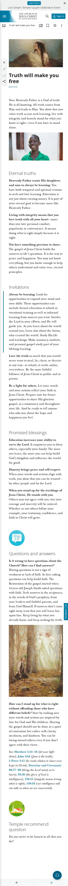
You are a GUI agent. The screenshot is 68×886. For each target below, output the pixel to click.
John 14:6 (24, 756)
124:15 (29, 779)
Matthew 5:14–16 (25, 752)
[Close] (4, 62)
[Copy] (4, 76)
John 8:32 (13, 86)
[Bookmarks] (48, 25)
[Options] (62, 25)
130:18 (30, 784)
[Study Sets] (41, 25)
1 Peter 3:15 (17, 761)
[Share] (4, 81)
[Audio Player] (57, 875)
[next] (51, 882)
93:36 (21, 775)
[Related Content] (55, 25)
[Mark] (4, 69)
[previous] (16, 882)
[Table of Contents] (3, 25)
